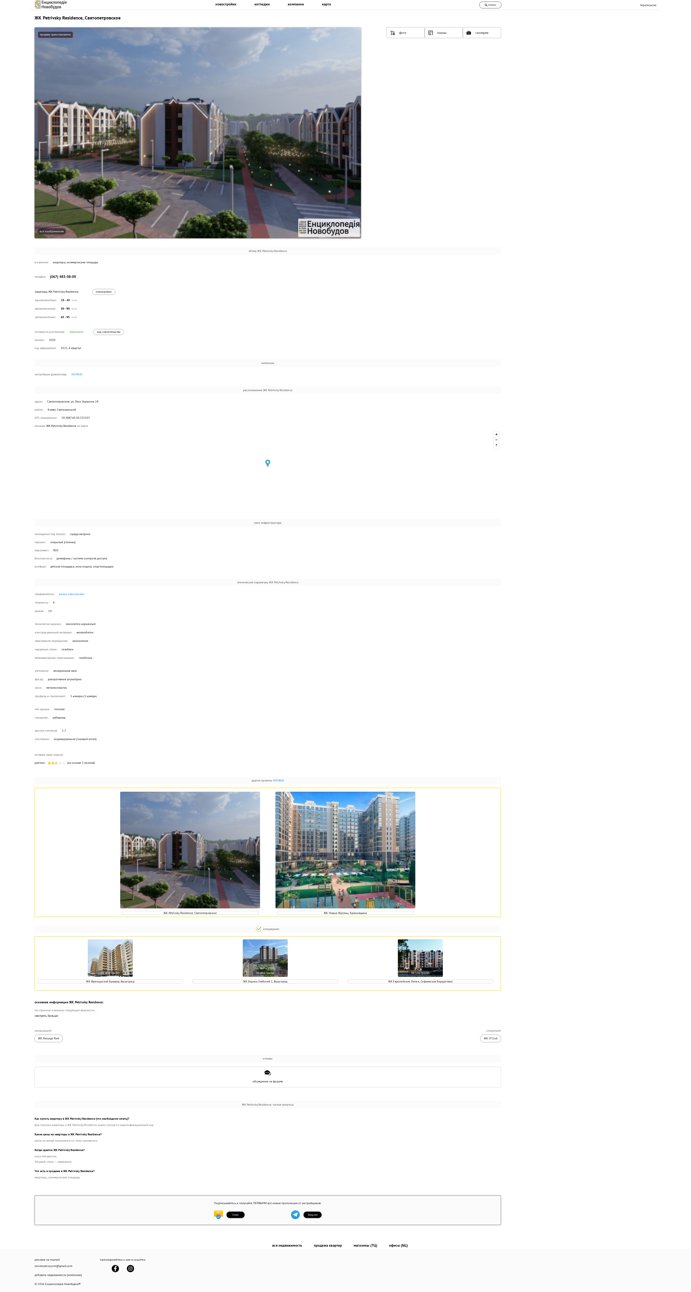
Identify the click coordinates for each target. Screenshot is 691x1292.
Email (235, 1214)
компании (296, 4)
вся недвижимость (287, 1245)
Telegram (313, 1214)
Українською (648, 5)
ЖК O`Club (491, 1038)
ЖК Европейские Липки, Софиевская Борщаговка (420, 981)
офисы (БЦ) (398, 1245)
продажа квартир (328, 1245)
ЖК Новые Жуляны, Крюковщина (345, 913)
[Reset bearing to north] (496, 445)
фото (402, 33)
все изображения (52, 231)
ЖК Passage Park (48, 1038)
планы (441, 33)
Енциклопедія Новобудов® (63, 1284)
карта (326, 4)
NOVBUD (76, 374)
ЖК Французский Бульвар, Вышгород (110, 981)
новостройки (225, 4)
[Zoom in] (496, 434)
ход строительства (108, 332)
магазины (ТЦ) (366, 1245)
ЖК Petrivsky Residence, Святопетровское (190, 913)
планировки (104, 291)
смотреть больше (46, 1015)
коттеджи (262, 4)
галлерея (482, 33)
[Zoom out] (496, 439)
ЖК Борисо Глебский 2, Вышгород (265, 981)
